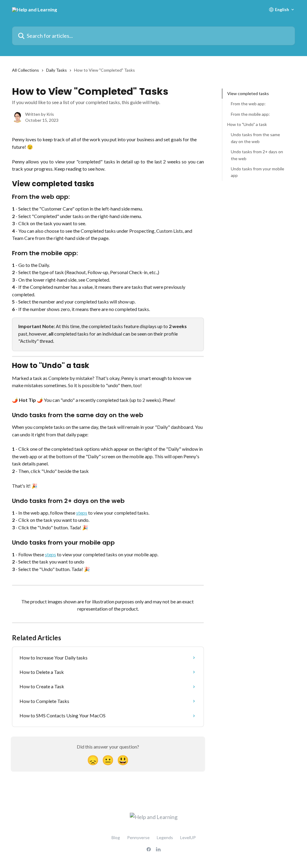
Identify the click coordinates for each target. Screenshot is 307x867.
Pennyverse (138, 837)
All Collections (25, 70)
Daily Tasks (56, 70)
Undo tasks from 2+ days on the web (257, 155)
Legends (165, 837)
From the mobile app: (250, 114)
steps (81, 513)
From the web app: (248, 103)
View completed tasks (248, 93)
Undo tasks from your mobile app (257, 172)
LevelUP (188, 837)
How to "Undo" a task (247, 124)
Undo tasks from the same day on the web (255, 138)
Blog (116, 837)
